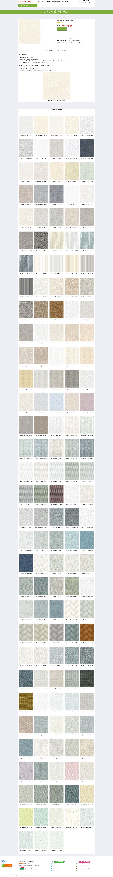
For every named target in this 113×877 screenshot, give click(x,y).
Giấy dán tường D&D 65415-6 (56, 389)
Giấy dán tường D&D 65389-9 (56, 204)
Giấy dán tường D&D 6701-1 (71, 827)
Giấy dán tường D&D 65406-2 (72, 250)
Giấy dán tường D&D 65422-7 (56, 596)
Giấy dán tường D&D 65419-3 (56, 481)
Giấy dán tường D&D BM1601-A (87, 827)
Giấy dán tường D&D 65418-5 (41, 458)
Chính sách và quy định (56, 863)
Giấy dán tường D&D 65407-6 (26, 296)
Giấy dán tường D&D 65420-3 (26, 527)
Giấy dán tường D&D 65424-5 (56, 642)
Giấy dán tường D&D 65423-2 (26, 619)
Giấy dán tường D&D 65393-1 (71, 204)
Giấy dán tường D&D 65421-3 (41, 550)
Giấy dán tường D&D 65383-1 (41, 158)
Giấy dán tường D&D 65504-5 (56, 804)
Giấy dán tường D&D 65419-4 (71, 481)
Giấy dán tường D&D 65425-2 (41, 665)
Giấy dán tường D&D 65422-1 (41, 573)
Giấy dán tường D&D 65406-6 (26, 273)
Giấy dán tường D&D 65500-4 (87, 688)
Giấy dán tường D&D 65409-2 (56, 296)
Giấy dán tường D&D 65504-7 (87, 804)
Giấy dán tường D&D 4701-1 (64, 12)
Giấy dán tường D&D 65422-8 (71, 596)
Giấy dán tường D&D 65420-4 (41, 527)
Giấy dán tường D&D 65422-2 (56, 573)
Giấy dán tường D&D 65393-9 (41, 250)
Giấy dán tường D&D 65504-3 (26, 804)
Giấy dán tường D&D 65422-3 (71, 573)
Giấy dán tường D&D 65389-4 (56, 181)
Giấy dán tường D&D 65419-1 (26, 481)
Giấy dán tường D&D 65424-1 (71, 619)
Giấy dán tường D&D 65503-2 (56, 758)
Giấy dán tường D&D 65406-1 (56, 250)
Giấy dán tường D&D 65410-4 (87, 319)
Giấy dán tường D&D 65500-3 (72, 688)
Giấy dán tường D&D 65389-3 (41, 181)
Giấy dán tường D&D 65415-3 (87, 366)
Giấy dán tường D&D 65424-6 (71, 642)
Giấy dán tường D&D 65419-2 (41, 481)
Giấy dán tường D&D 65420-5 (56, 527)
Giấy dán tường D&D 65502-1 (56, 735)
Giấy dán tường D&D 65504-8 (26, 827)
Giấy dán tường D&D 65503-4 (87, 758)
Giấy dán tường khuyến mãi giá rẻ (84, 868)
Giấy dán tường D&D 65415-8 (71, 389)
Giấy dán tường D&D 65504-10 (72, 781)
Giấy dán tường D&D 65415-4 (26, 389)
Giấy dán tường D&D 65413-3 (71, 343)
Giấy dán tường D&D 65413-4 (87, 343)
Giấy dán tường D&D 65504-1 (56, 781)
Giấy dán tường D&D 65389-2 (26, 181)
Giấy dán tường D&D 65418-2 (71, 435)
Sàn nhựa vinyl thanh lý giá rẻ (83, 866)
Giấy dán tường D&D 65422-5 (26, 596)
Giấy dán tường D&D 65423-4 (56, 619)
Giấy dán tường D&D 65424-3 (26, 642)
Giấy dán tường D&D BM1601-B (26, 850)
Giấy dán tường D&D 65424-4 (41, 642)
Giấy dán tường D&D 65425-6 (26, 688)
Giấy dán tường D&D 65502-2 (72, 735)
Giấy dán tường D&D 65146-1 (56, 135)
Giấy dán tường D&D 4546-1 (26, 135)
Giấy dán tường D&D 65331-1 (87, 135)
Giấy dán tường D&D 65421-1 (87, 527)
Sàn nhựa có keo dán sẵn (82, 863)
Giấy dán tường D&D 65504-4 (41, 804)
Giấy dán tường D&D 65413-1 (41, 343)
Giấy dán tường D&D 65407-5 (87, 273)
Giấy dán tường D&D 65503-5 (26, 781)
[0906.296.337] (3, 865)
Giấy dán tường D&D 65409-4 (87, 296)
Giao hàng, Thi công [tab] (62, 50)
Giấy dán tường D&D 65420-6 (72, 527)
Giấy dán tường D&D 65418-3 (87, 435)
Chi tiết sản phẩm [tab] (50, 50)
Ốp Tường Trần (55, 1)
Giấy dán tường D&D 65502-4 (26, 758)
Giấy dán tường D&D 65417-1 (87, 389)
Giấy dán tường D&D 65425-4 (71, 665)
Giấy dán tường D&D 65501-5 (26, 735)
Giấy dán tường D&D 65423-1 (87, 596)
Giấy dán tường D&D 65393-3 (26, 227)
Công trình (65, 1)
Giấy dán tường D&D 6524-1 (71, 135)
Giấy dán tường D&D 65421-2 (26, 550)
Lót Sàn (48, 1)
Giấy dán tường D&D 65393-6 (71, 227)
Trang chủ (43, 12)
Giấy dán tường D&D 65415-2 (71, 366)
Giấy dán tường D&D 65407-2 (56, 273)
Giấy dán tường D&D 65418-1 (56, 435)
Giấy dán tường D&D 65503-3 (72, 758)
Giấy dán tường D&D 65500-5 (26, 712)
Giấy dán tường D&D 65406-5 (87, 250)
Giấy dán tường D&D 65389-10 (87, 158)
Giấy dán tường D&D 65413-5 (26, 366)
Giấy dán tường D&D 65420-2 (87, 504)
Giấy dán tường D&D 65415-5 (41, 389)
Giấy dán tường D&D (52, 12)
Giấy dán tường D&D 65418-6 (56, 458)
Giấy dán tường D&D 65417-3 (41, 412)
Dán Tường (41, 1)
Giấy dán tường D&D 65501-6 (41, 735)
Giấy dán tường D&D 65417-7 (26, 435)
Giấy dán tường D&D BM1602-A (41, 850)
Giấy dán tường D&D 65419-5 (87, 481)
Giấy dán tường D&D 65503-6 (41, 781)
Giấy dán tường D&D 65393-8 (26, 250)
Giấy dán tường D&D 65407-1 (41, 273)
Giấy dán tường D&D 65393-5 (56, 227)
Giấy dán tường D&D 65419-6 (26, 504)
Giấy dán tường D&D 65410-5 (26, 343)
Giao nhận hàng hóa (56, 870)
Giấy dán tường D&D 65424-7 (87, 642)
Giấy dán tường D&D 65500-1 (41, 688)
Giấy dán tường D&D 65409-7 (56, 319)
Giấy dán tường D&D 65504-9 (41, 827)
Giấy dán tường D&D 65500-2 (56, 688)
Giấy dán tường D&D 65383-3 (56, 158)
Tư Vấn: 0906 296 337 (81, 870)
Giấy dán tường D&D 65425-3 (56, 665)
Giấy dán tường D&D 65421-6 (87, 550)
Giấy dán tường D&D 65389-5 (71, 181)
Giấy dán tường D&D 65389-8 (41, 204)
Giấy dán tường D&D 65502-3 (87, 735)
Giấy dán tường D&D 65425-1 (26, 665)
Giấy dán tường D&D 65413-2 (56, 343)
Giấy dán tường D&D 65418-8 (87, 458)
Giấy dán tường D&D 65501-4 (87, 712)
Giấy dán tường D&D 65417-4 (56, 412)
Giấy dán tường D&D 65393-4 (41, 227)
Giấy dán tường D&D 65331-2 (26, 158)
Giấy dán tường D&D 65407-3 (72, 273)
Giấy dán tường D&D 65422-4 (87, 573)
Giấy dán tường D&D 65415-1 (56, 366)
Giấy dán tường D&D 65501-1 (41, 712)
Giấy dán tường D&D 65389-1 (71, 158)
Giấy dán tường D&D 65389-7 (26, 204)
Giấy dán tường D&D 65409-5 (26, 319)
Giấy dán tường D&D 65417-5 (71, 412)
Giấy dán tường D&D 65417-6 (87, 412)
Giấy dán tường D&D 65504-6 (72, 804)
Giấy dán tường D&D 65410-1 (71, 319)
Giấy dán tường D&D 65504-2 (87, 781)
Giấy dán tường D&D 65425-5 (87, 665)
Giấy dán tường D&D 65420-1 (71, 504)
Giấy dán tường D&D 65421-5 (71, 550)
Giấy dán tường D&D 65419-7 (41, 504)
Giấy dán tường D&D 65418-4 (26, 458)
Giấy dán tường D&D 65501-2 (56, 712)
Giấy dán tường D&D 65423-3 (41, 619)
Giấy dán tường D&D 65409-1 (41, 296)
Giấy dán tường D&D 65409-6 (41, 319)
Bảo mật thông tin (55, 866)
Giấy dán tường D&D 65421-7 (26, 573)
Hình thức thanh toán (56, 868)
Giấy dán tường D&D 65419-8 (56, 504)
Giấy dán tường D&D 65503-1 (41, 758)
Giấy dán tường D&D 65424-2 (87, 619)
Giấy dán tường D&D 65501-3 (71, 712)
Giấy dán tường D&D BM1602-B (56, 850)
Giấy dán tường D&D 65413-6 (41, 366)
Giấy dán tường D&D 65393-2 (87, 204)
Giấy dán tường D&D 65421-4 (56, 550)
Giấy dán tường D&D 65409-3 (72, 296)
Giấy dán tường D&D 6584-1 (56, 827)
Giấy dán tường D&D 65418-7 (71, 458)
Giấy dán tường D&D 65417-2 (26, 412)
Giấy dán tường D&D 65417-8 (41, 435)
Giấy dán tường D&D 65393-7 (87, 227)
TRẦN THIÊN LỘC (25, 2)
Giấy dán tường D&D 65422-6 (41, 596)
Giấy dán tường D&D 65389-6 (87, 181)
